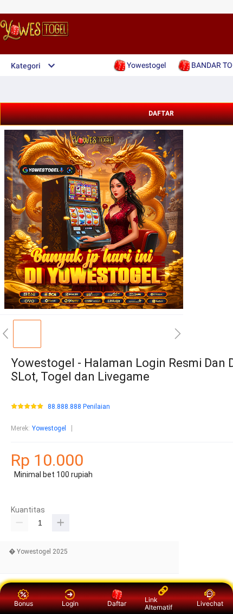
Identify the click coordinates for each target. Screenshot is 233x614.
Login (70, 603)
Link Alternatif (158, 603)
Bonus (23, 603)
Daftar (116, 603)
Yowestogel (49, 428)
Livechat (210, 603)
